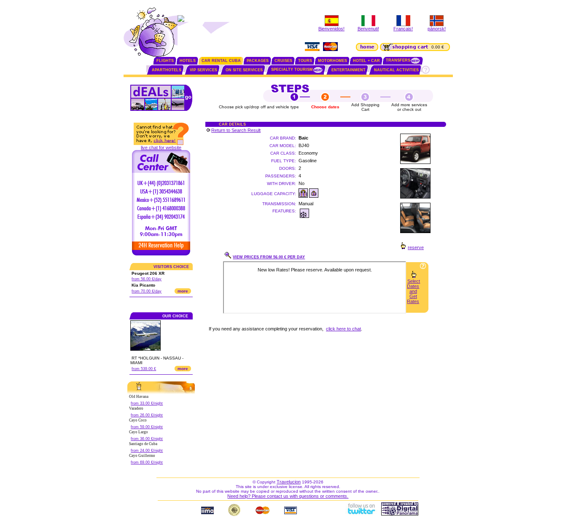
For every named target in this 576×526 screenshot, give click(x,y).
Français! (403, 28)
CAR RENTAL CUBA (221, 61)
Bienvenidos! (331, 28)
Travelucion (289, 481)
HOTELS (188, 61)
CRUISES (283, 61)
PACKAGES (258, 61)
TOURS (305, 61)
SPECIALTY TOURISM (292, 69)
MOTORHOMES (332, 61)
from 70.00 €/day (146, 291)
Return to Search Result (236, 130)
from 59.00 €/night (147, 427)
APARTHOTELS (166, 70)
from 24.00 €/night (147, 450)
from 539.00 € (144, 369)
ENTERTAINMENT (348, 70)
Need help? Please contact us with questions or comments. (287, 496)
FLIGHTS (165, 61)
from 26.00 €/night (147, 415)
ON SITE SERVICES (244, 70)
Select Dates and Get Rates (413, 291)
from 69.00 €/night (147, 462)
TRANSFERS (398, 60)
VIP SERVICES (203, 70)
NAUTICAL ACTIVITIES (396, 70)
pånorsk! (437, 28)
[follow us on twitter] (361, 513)
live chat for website (161, 147)
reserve (416, 247)
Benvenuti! (368, 28)
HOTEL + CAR (366, 61)
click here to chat (343, 328)
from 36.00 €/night (147, 439)
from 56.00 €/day (146, 279)
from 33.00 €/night (147, 403)
